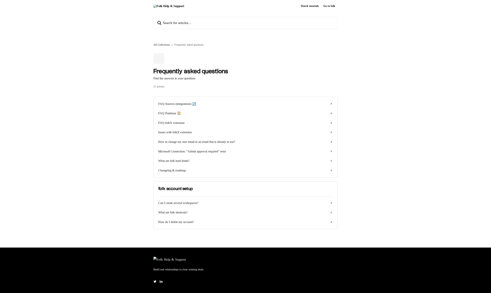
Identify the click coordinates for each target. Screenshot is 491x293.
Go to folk (329, 6)
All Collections (161, 44)
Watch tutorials (310, 6)
